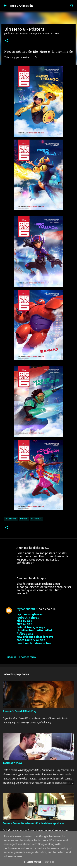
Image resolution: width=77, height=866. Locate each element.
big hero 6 (11, 519)
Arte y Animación (21, 5)
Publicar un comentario (21, 657)
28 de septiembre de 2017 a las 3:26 (39, 648)
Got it (50, 862)
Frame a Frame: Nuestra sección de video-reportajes (33, 823)
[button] (6, 40)
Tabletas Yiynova (13, 763)
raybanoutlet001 (27, 609)
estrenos (36, 519)
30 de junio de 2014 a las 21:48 (36, 568)
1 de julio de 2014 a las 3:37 (34, 598)
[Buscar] (72, 5)
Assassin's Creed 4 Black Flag (20, 711)
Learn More (33, 862)
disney (23, 519)
